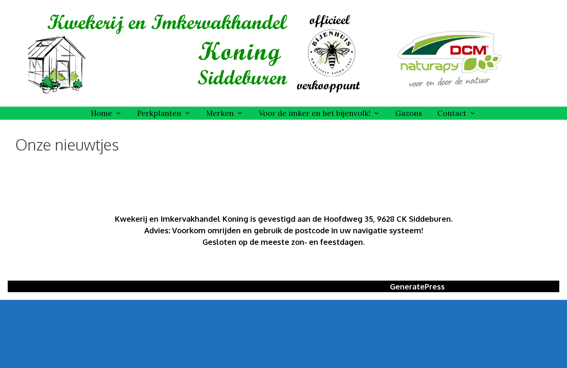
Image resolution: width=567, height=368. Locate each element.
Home (101, 113)
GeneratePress (417, 286)
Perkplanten (159, 113)
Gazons (408, 113)
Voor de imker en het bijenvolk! (314, 113)
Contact (451, 113)
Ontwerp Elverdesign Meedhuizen (283, 266)
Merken (220, 113)
